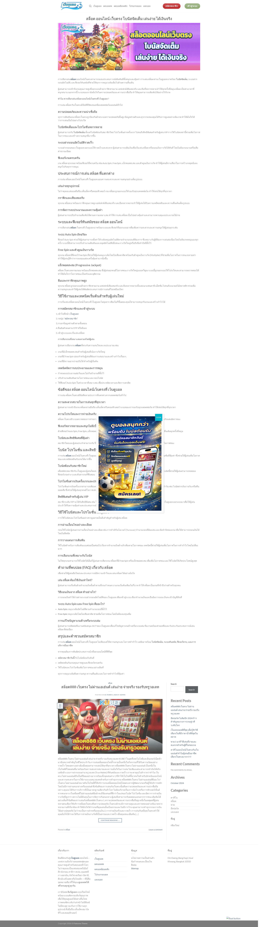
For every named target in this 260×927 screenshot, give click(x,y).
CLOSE (158, 417)
